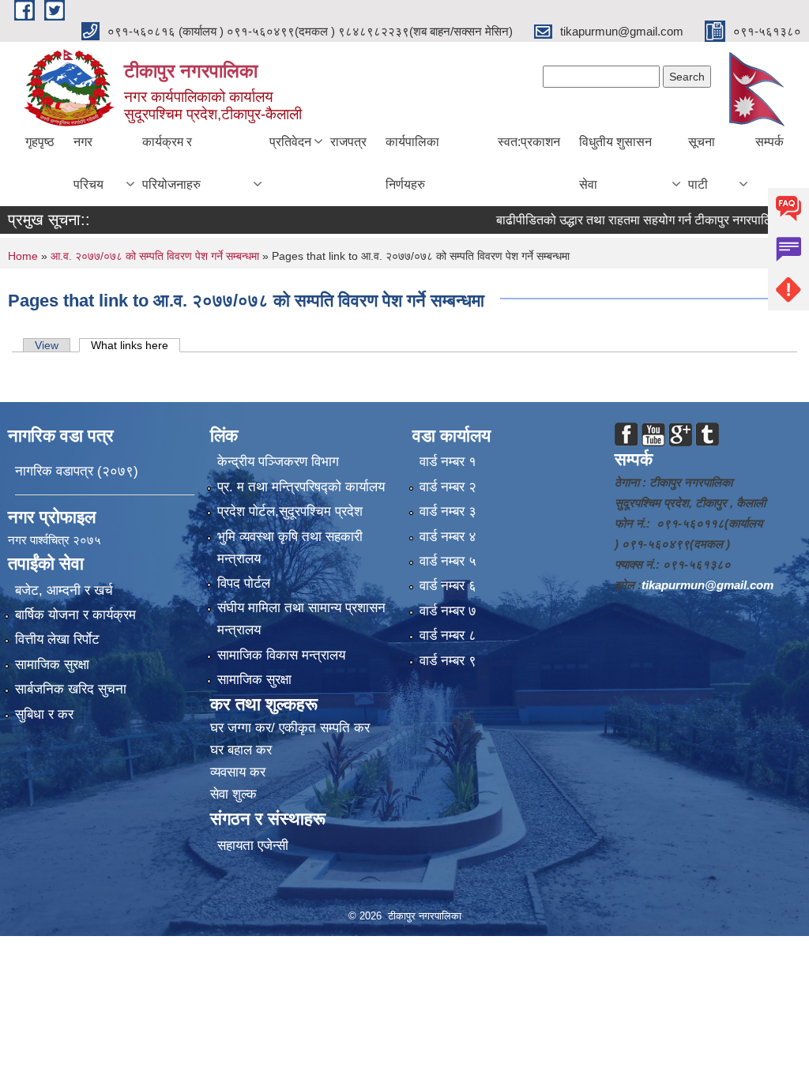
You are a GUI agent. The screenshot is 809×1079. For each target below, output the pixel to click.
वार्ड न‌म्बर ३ (448, 511)
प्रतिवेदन (290, 142)
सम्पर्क (769, 142)
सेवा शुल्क (233, 794)
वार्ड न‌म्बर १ (448, 461)
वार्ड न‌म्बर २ (448, 486)
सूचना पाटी (701, 163)
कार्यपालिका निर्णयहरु (412, 163)
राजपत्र (348, 142)
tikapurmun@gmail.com (707, 585)
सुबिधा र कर (44, 714)
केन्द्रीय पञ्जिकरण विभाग (278, 461)
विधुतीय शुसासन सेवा (615, 163)
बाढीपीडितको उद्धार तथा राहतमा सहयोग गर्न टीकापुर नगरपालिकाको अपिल (642, 220)
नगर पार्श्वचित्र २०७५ (56, 540)
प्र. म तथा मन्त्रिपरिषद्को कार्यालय (301, 486)
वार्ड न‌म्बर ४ (448, 536)
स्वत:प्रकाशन (529, 142)
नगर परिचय (88, 163)
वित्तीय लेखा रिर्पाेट (57, 639)
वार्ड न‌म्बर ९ (448, 660)
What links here (135, 345)
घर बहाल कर (241, 750)
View (46, 345)
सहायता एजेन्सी (252, 845)
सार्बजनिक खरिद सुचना (70, 689)
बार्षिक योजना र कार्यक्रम (75, 614)
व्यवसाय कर (237, 772)
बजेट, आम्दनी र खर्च (64, 590)
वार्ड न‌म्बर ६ (448, 585)
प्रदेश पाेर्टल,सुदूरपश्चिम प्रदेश (290, 511)
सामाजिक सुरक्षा (52, 664)
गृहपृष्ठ (40, 142)
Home (23, 256)
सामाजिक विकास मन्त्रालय (281, 655)
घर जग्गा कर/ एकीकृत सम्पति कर (290, 727)
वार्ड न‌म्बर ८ (448, 635)
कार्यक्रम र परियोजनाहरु (171, 163)
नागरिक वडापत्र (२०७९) (76, 471)
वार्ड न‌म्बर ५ (448, 561)
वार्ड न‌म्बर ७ (448, 610)
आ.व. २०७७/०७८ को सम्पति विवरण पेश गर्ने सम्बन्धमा (156, 256)
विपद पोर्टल (243, 583)
